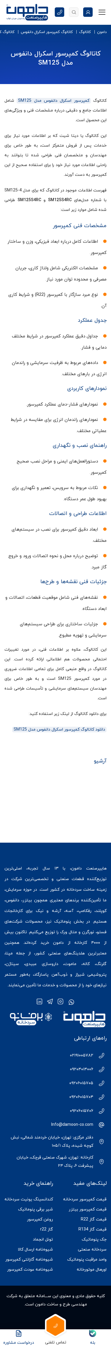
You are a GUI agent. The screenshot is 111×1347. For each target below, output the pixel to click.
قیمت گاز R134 (92, 1229)
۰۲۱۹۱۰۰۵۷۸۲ (81, 1055)
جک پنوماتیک (94, 1239)
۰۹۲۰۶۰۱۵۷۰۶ (81, 1111)
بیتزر (27, 900)
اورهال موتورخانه (92, 1269)
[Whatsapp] (71, 1002)
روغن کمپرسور (40, 1219)
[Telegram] (50, 1002)
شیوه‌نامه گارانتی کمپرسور (29, 1259)
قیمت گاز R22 (94, 1219)
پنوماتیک (62, 921)
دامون (102, 32)
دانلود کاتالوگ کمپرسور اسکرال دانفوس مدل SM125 (59, 729)
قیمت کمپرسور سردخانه (85, 1199)
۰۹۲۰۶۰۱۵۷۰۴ (81, 1097)
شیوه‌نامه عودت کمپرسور (30, 1269)
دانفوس (12, 900)
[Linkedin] (39, 1002)
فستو (102, 932)
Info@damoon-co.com (72, 1125)
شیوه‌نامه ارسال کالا (35, 1249)
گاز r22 (46, 1229)
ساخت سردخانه (81, 889)
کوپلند (101, 911)
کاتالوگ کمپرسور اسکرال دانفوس (47, 32)
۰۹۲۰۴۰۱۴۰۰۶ (81, 1069)
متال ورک (68, 932)
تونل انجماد (43, 1239)
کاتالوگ (85, 32)
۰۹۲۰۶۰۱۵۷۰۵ (81, 1083)
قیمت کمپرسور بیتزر (88, 1209)
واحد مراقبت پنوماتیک (87, 1259)
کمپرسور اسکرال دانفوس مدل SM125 (53, 101)
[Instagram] (60, 1002)
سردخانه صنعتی (92, 1249)
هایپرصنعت (96, 868)
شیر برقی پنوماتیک (35, 1209)
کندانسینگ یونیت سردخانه (28, 1199)
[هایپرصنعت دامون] (27, 12)
